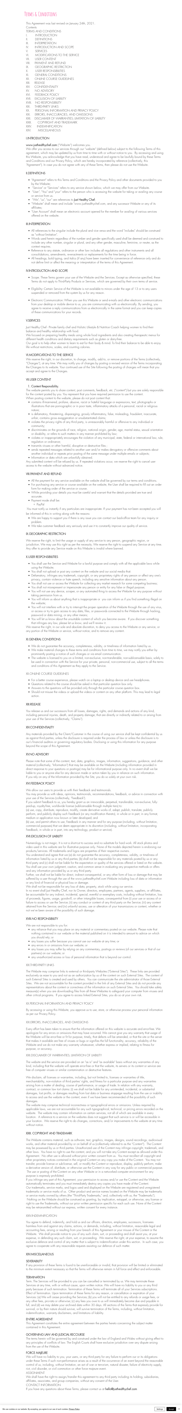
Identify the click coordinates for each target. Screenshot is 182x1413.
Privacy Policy (74, 1409)
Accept (171, 1409)
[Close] (179, 1409)
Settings (160, 1409)
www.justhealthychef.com (41, 145)
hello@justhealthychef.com (121, 1389)
